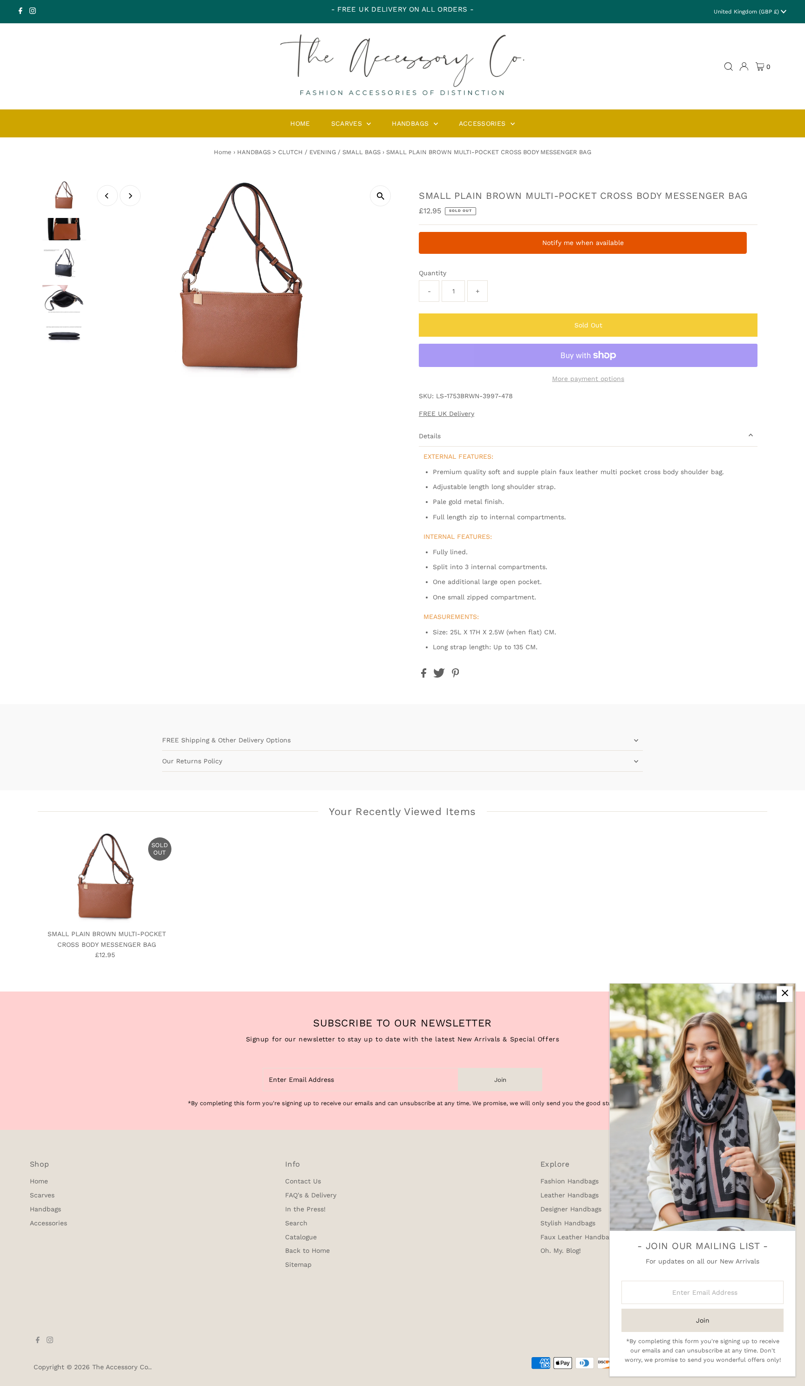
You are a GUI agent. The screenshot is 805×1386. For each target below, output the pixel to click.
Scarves (42, 1195)
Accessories (48, 1223)
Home (223, 152)
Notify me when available (583, 242)
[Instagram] (32, 11)
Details (430, 436)
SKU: (426, 396)
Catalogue (301, 1237)
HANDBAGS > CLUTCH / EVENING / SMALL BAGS (309, 152)
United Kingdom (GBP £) (747, 11)
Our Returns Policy (192, 761)
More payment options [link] (588, 378)
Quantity (432, 273)
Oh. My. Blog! (560, 1250)
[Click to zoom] (380, 195)
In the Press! (305, 1209)
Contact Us (303, 1181)
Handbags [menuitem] (411, 123)
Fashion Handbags (569, 1181)
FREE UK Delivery (446, 413)
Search (296, 1223)
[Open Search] (728, 66)
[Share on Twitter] (440, 675)
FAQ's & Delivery (310, 1195)
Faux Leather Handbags (578, 1237)
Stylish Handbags (567, 1223)
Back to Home (307, 1250)
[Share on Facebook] (425, 675)
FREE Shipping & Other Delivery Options (226, 740)
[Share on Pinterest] (455, 675)
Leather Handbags (569, 1195)
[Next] (130, 195)
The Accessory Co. (121, 1367)
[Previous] (107, 195)
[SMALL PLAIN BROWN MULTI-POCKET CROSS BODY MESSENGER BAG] (107, 879)
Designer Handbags (570, 1209)
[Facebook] (20, 11)
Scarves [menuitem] (348, 123)
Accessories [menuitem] (483, 123)
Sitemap (298, 1264)
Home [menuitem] (300, 123)
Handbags (45, 1209)
